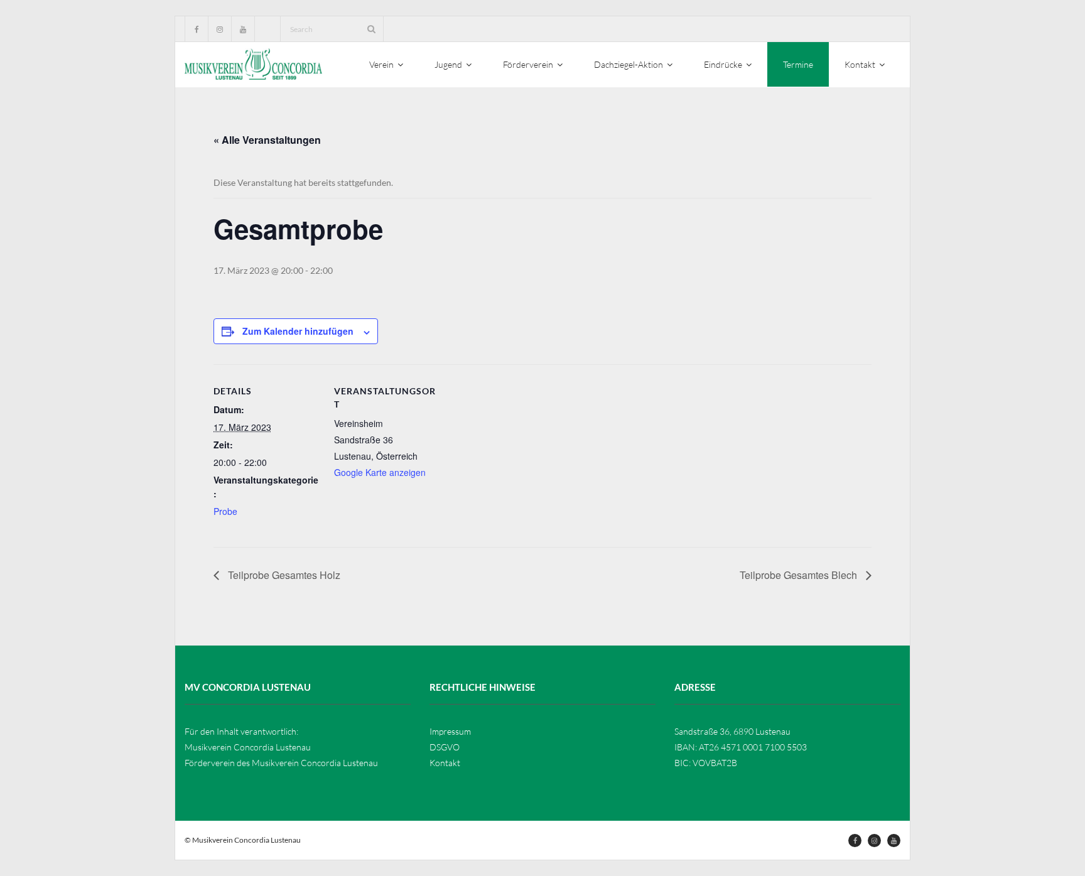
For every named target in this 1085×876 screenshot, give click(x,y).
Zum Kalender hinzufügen (298, 331)
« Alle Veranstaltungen (267, 139)
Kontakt (444, 762)
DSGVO (444, 747)
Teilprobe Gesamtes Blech (800, 575)
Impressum (450, 731)
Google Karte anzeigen (380, 472)
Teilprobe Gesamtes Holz (282, 575)
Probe (225, 511)
